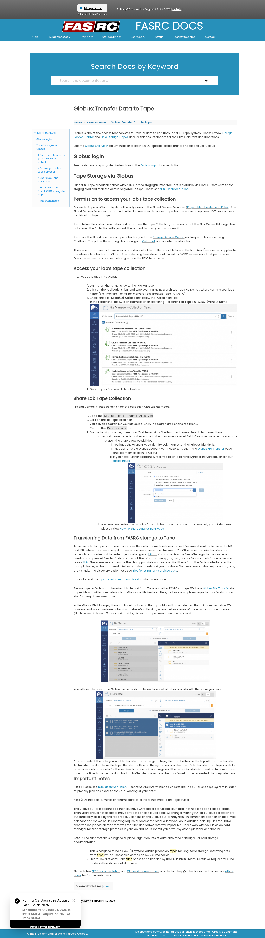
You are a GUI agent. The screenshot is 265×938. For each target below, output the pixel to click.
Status (159, 37)
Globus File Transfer (211, 449)
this (85, 562)
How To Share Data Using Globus (142, 529)
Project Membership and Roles (207, 207)
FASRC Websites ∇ (59, 37)
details (176, 9)
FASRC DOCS (169, 25)
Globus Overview (96, 146)
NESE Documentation (174, 189)
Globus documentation (143, 871)
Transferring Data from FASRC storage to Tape (51, 191)
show (106, 886)
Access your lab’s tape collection (49, 170)
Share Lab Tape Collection (48, 179)
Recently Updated (184, 37)
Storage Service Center (168, 237)
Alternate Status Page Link (92, 13)
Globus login (44, 139)
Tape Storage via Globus (46, 147)
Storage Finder (111, 37)
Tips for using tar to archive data (155, 571)
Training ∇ (86, 37)
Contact (210, 37)
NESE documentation (112, 787)
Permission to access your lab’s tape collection (51, 158)
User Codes (138, 37)
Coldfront (148, 241)
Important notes (49, 200)
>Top (35, 37)
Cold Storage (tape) (114, 137)
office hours (121, 461)
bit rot (152, 554)
